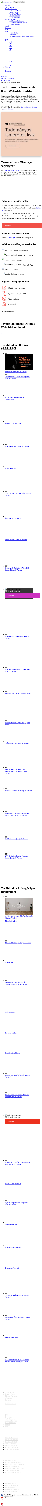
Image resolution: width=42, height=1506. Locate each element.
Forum (7, 1425)
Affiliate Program (11, 1421)
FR (10, 48)
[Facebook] (2, 1496)
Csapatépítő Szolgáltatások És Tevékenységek (16, 983)
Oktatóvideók (13, 33)
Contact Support (10, 1404)
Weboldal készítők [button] (10, 19)
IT (10, 50)
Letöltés (7, 5)
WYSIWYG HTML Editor (14, 1468)
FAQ (7, 1415)
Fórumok (8, 28)
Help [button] (6, 31)
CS (10, 61)
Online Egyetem (10, 468)
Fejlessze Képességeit (18, 791)
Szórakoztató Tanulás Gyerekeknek (17, 743)
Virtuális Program (11, 1224)
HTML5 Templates (11, 1447)
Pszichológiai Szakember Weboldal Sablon (17, 1096)
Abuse (7, 1402)
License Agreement (11, 1396)
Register (8, 71)
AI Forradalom (10, 1012)
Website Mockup (11, 1491)
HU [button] (6, 40)
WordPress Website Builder (14, 1464)
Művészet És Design (18, 943)
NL (10, 46)
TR (10, 57)
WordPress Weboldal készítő (18, 22)
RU (10, 59)
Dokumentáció (13, 35)
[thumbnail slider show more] (2, 334)
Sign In (7, 67)
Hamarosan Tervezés (12, 1268)
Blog (6, 29)
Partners (8, 1400)
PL (10, 53)
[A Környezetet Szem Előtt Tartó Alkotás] (19, 914)
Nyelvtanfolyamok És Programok (16, 1203)
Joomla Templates (14, 16)
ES (10, 52)
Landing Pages (10, 1487)
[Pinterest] (2, 1505)
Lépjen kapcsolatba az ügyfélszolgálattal (21, 36)
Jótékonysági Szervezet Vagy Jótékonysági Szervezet (16, 771)
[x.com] (2, 1502)
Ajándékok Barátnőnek (13, 1247)
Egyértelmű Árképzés (12, 1053)
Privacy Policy (10, 1394)
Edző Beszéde (16, 372)
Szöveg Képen (26, 107)
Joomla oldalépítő (14, 24)
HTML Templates (14, 17)
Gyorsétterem (9, 962)
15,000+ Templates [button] (11, 9)
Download (8, 1417)
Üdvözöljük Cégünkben (13, 518)
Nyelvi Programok (17, 446)
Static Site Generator (12, 1470)
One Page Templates (12, 1449)
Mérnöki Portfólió (11, 921)
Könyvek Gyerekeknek (13, 423)
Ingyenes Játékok (11, 1033)
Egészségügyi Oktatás (18, 693)
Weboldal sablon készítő (11, 170)
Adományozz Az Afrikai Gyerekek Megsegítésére (17, 814)
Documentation (10, 1423)
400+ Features (10, 1419)
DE (10, 44)
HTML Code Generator (13, 1472)
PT (10, 55)
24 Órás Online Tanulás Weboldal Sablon (16, 857)
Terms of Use (9, 1392)
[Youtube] (2, 1499)
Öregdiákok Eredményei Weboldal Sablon (17, 569)
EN (10, 42)
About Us (8, 1398)
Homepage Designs (12, 1489)
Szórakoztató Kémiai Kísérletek (16, 540)
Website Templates (15, 10)
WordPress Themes (15, 14)
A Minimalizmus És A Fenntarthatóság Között (18, 1163)
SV (10, 63)
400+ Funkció (9, 7)
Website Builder (10, 1461)
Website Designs (14, 12)
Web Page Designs (11, 1485)
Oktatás (34, 107)
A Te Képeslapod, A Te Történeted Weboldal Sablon (17, 1361)
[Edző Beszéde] (19, 370)
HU (10, 65)
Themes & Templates (12, 1432)
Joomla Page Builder (12, 1466)
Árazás (7, 26)
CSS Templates (10, 1444)
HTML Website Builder (13, 1462)
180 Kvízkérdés (16, 839)
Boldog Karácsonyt (11, 1337)
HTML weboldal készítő (16, 21)
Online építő (12, 238)
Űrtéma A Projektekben (13, 1184)
